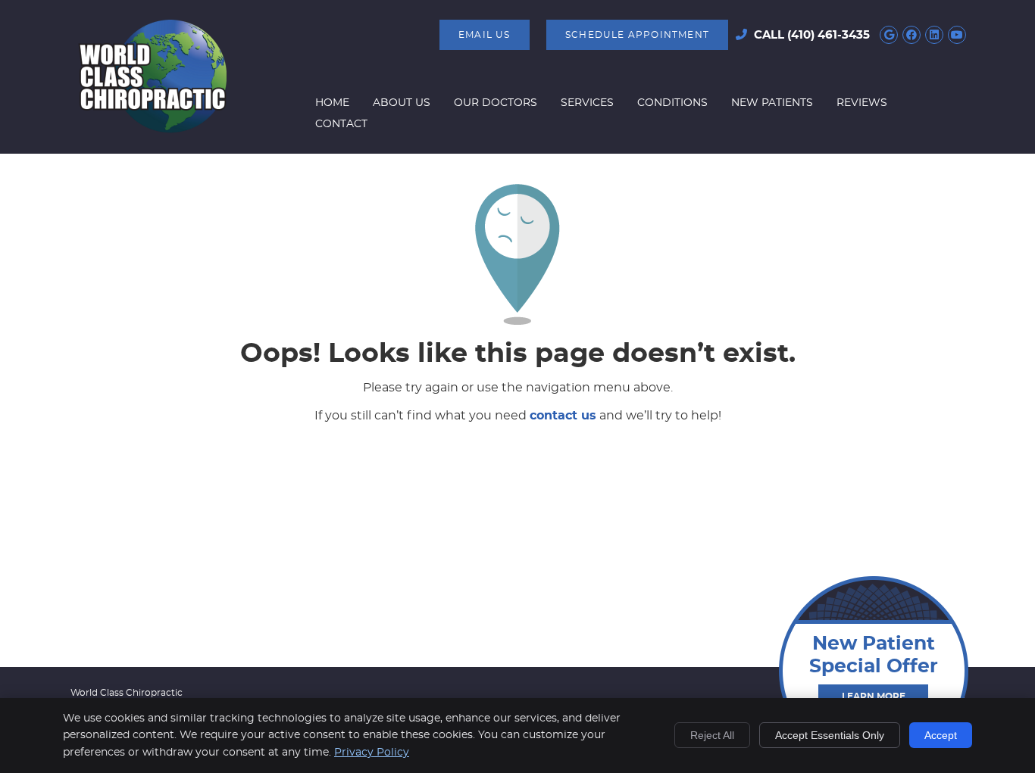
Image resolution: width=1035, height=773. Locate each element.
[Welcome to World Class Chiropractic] (152, 129)
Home (332, 103)
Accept (940, 735)
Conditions (672, 103)
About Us (401, 103)
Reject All (712, 735)
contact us (563, 416)
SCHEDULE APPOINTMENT (637, 34)
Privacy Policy (371, 752)
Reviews (861, 103)
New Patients (772, 103)
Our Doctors (495, 103)
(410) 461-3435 (828, 35)
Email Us (484, 34)
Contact (341, 124)
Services (587, 103)
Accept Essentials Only (829, 735)
